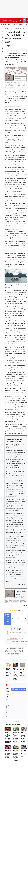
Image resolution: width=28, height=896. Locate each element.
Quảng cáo (17, 20)
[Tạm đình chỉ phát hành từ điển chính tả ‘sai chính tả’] (22, 665)
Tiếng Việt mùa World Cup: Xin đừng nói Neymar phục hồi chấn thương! (15, 674)
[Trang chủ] (1, 24)
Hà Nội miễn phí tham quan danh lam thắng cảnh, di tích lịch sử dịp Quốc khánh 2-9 (8, 737)
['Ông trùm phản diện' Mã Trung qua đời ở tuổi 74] (24, 747)
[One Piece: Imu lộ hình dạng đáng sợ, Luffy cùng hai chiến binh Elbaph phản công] (16, 747)
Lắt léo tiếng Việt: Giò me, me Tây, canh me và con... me (8, 673)
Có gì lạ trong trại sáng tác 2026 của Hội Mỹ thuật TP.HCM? (23, 737)
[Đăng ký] (18, 689)
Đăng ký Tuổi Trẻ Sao (24, 21)
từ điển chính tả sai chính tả (12, 653)
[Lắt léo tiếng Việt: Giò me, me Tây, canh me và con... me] (8, 665)
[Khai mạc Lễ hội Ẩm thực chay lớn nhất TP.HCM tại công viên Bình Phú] (16, 729)
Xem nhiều (9, 24)
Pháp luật (23, 24)
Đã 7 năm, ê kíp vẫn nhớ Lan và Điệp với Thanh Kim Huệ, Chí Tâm (8, 754)
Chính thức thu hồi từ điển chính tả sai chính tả (21, 593)
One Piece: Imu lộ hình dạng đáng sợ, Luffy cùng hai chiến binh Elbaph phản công (15, 755)
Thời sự (15, 24)
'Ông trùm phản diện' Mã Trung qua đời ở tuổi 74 (23, 753)
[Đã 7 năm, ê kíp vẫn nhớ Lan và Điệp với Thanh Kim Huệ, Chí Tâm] (8, 747)
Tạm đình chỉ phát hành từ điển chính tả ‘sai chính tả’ (22, 673)
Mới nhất (5, 24)
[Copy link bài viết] (22, 619)
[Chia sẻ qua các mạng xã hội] (25, 619)
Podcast (4, 20)
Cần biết (13, 20)
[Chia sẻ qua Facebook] (18, 619)
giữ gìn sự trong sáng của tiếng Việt (14, 651)
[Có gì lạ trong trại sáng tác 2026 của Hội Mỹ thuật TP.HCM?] (24, 729)
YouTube (9, 20)
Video (13, 24)
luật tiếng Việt (12, 648)
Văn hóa (6, 28)
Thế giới (19, 24)
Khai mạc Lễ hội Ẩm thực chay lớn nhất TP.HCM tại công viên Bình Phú (16, 737)
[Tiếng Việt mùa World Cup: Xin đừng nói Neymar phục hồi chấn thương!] (15, 665)
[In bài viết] (2, 52)
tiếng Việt (20, 648)
